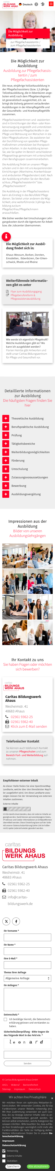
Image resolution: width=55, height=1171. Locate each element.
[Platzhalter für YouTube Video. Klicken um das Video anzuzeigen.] (27, 324)
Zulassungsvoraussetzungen (29, 477)
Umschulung (19, 469)
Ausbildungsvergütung (26, 494)
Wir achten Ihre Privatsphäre (27, 1097)
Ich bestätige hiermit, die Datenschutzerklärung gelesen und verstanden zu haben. (30, 1023)
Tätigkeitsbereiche (23, 443)
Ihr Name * (9, 944)
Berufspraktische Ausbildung (30, 427)
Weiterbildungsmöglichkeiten (30, 452)
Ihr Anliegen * (11, 985)
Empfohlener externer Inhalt (20, 780)
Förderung (17, 460)
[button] (6, 921)
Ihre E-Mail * (10, 958)
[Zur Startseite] (10, 4)
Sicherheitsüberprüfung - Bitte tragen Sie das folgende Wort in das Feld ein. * (26, 1033)
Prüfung (16, 435)
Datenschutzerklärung (14, 1145)
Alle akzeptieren (38, 1166)
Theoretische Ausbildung (27, 418)
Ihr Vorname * (11, 930)
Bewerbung (18, 486)
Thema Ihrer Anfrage (15, 972)
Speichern (13, 1166)
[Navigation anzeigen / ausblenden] (51, 4)
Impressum (8, 1141)
